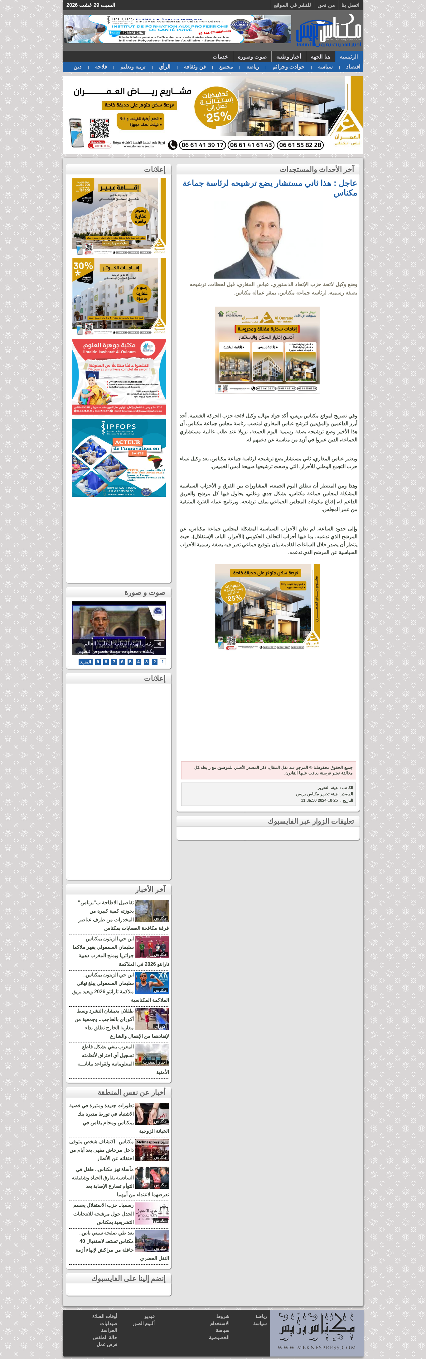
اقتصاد (353, 67)
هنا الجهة (320, 57)
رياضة (252, 67)
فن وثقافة (195, 67)
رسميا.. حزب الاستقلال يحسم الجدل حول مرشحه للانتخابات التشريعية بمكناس (103, 1213)
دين (78, 67)
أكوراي (160, 1026)
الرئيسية (349, 57)
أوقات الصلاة (104, 1316)
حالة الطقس (105, 1337)
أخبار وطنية (288, 57)
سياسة (325, 67)
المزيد (85, 661)
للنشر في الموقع (292, 5)
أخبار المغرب (155, 1062)
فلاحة (101, 67)
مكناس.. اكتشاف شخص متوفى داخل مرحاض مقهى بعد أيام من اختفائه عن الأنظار (101, 1150)
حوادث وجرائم (289, 67)
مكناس (160, 917)
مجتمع (226, 67)
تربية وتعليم (133, 67)
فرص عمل (107, 1344)
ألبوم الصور (143, 1323)
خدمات (220, 57)
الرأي (165, 67)
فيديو (150, 1316)
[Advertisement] (267, 710)
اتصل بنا (350, 5)
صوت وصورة (252, 57)
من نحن (326, 5)
